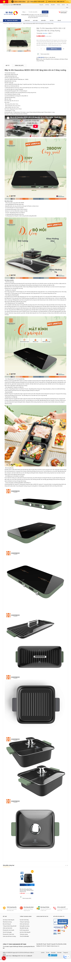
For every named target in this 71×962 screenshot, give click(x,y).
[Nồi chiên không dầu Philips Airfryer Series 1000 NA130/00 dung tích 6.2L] (27, 878)
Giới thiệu (47, 4)
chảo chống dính (43, 14)
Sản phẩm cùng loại (8, 865)
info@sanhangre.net (54, 946)
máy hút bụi (33, 16)
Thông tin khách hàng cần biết (9, 926)
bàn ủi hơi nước (45, 16)
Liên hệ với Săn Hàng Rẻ (25, 932)
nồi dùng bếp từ (31, 14)
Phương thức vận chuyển (8, 930)
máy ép (40, 16)
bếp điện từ (36, 17)
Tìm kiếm (45, 12)
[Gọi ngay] (4, 958)
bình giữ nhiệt (30, 17)
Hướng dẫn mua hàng (24, 926)
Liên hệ (63, 4)
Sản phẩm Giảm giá (24, 928)
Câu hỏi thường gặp (7, 932)
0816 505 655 (43, 946)
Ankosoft (30, 955)
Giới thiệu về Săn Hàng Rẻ (8, 919)
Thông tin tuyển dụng (24, 921)
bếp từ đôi (40, 59)
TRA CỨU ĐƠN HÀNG (24, 936)
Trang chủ (41, 4)
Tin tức (58, 4)
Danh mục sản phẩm (12, 20)
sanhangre (56, 59)
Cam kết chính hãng (24, 919)
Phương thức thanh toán (8, 934)
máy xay (37, 16)
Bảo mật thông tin (7, 924)
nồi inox (52, 59)
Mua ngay (23, 899)
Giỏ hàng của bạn (64, 11)
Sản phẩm (53, 4)
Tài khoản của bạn (24, 934)
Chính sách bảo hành (7, 928)
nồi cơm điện (36, 14)
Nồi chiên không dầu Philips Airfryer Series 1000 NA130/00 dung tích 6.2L (26, 890)
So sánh (2, 959)
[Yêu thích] (63, 48)
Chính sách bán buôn (24, 924)
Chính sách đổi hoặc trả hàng (9, 936)
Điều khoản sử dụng (7, 921)
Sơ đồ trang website (24, 930)
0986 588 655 (41, 57)
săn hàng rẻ (62, 59)
